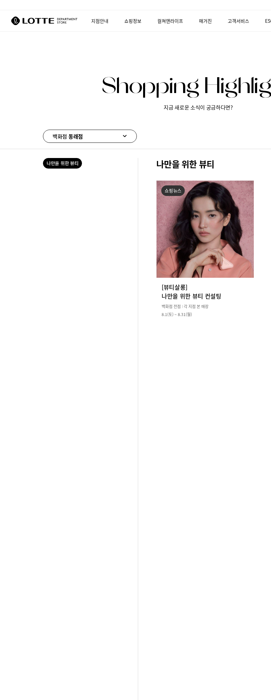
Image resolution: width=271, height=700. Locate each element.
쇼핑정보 (132, 20)
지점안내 (99, 20)
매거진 (205, 20)
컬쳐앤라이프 (170, 20)
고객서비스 (238, 20)
